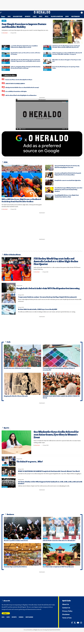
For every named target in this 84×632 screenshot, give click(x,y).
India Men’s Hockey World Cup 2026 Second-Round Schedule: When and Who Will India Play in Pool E (66, 46)
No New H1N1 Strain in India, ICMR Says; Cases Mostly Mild (37, 309)
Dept (6, 564)
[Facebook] (72, 622)
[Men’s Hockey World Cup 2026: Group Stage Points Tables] (47, 68)
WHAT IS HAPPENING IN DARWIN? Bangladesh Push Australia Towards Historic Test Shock (49, 471)
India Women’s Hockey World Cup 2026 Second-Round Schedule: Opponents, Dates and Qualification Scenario (25, 60)
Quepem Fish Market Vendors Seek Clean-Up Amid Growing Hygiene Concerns (67, 166)
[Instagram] (81, 622)
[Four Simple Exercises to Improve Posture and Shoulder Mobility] (67, 31)
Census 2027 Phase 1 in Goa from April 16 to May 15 (18, 79)
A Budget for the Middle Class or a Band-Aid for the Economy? (22, 87)
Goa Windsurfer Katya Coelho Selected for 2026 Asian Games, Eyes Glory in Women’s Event (56, 434)
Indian (6, 538)
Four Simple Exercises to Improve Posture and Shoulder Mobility (24, 25)
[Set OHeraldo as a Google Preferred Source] (42, 144)
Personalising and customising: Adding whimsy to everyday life (59, 369)
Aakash (45, 538)
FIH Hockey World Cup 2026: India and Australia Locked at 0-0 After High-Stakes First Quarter (56, 261)
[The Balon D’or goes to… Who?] (9, 461)
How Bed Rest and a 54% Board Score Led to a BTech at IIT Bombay (25, 53)
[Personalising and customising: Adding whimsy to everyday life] (61, 356)
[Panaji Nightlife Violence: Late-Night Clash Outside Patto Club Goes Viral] (49, 197)
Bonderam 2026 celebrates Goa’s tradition (17, 368)
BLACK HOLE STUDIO (54, 630)
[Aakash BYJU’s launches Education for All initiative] (61, 528)
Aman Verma (37, 445)
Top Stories (5, 465)
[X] (74, 622)
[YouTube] (77, 622)
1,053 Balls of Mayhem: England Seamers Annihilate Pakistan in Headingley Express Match (24, 46)
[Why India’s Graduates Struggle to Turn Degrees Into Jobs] (47, 61)
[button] (1, 12)
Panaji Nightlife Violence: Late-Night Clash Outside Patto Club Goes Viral (67, 196)
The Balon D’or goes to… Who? (29, 461)
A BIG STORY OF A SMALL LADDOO (15, 83)
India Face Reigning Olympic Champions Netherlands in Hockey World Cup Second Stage (25, 67)
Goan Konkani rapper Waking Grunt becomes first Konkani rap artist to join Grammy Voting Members (68, 189)
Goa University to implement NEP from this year (58, 567)
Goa (44, 564)
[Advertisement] (42, 5)
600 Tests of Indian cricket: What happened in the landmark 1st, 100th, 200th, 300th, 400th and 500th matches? (50, 483)
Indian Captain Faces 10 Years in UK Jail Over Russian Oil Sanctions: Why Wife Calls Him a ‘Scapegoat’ (67, 53)
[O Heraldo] (42, 12)
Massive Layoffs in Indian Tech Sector (16, 541)
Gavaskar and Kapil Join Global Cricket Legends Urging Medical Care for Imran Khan (68, 174)
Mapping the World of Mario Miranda (16, 396)
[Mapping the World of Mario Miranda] (22, 383)
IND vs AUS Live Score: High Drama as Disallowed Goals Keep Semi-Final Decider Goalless (21, 200)
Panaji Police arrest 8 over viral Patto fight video (68, 180)
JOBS (45, 63)
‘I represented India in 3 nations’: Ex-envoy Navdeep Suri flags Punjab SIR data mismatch (47, 297)
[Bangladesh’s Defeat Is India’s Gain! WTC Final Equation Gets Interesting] (9, 288)
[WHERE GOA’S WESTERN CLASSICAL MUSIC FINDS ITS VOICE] (61, 383)
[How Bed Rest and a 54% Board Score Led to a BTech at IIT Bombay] (6, 54)
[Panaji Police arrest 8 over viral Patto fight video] (49, 182)
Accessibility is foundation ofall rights (16, 91)
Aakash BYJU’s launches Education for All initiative (59, 541)
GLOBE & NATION (4, 49)
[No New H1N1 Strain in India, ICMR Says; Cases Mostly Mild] (9, 310)
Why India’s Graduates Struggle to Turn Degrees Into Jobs (66, 60)
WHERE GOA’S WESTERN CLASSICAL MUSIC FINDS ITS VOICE (61, 397)
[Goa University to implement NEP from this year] (61, 554)
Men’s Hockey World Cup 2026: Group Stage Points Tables (65, 67)
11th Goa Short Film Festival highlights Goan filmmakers (21, 95)
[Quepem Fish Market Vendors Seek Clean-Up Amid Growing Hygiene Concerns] (49, 168)
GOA (3, 196)
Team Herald (5, 32)
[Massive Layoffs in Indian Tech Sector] (22, 528)
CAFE (4, 21)
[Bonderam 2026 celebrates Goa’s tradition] (22, 356)
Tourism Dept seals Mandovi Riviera (15, 567)
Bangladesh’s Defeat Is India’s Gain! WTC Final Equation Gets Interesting (48, 288)
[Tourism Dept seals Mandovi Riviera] (22, 554)
